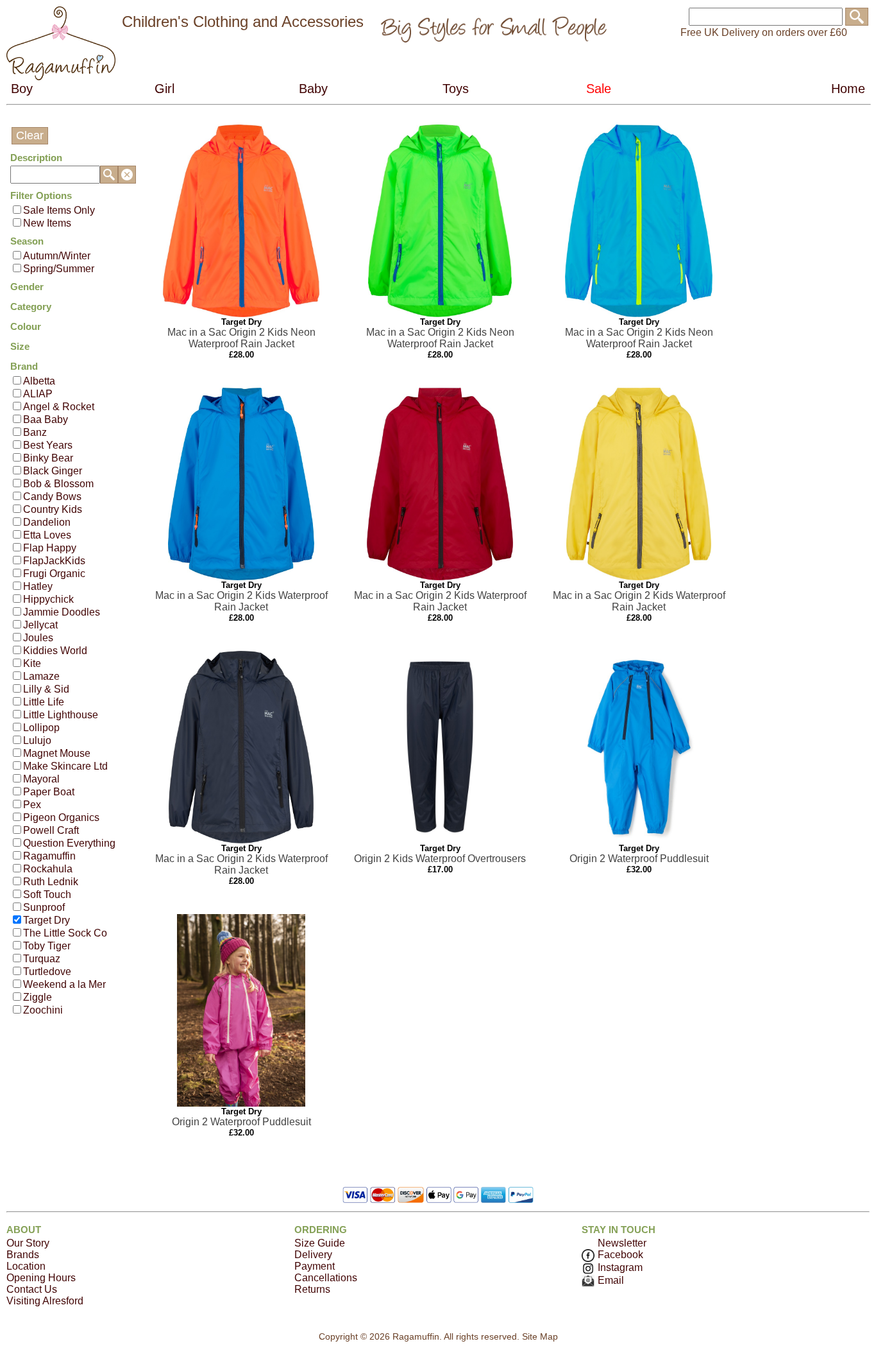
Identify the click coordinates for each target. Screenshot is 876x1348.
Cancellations (325, 1277)
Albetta (39, 381)
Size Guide (319, 1243)
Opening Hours (41, 1277)
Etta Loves (47, 535)
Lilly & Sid (46, 689)
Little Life (43, 701)
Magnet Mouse (56, 753)
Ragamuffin (49, 856)
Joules (38, 637)
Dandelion (47, 522)
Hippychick (48, 599)
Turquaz (41, 958)
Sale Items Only (59, 210)
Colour (25, 326)
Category (30, 306)
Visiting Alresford (44, 1300)
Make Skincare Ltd (65, 766)
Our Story (27, 1243)
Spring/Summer (58, 268)
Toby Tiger (47, 945)
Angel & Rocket (58, 406)
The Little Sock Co (65, 933)
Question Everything (69, 843)
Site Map (540, 1336)
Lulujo (37, 740)
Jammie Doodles (61, 612)
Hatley (38, 586)
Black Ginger (52, 470)
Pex (32, 804)
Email (611, 1280)
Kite (32, 663)
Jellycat (40, 624)
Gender (27, 286)
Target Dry (46, 920)
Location (26, 1266)
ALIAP (38, 393)
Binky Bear (48, 458)
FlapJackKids (54, 560)
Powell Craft (51, 830)
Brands (22, 1254)
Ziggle (37, 997)
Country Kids (52, 509)
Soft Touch (47, 894)
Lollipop (41, 727)
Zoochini (43, 1010)
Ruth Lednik (50, 881)
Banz (35, 432)
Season (27, 241)
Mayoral (41, 778)
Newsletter (622, 1243)
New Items (47, 223)
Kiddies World (55, 650)
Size (19, 346)
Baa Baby (45, 419)
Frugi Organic (54, 573)
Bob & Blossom (58, 483)
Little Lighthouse (60, 714)
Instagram (620, 1267)
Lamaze (41, 676)
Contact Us (31, 1289)
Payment (314, 1266)
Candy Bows (52, 496)
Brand (24, 366)
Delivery (313, 1254)
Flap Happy (49, 547)
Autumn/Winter (56, 255)
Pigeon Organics (61, 817)
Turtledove (47, 971)
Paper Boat (48, 791)
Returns (312, 1289)
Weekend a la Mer (64, 984)
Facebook (620, 1254)
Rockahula (47, 868)
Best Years (47, 445)
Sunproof (44, 907)
